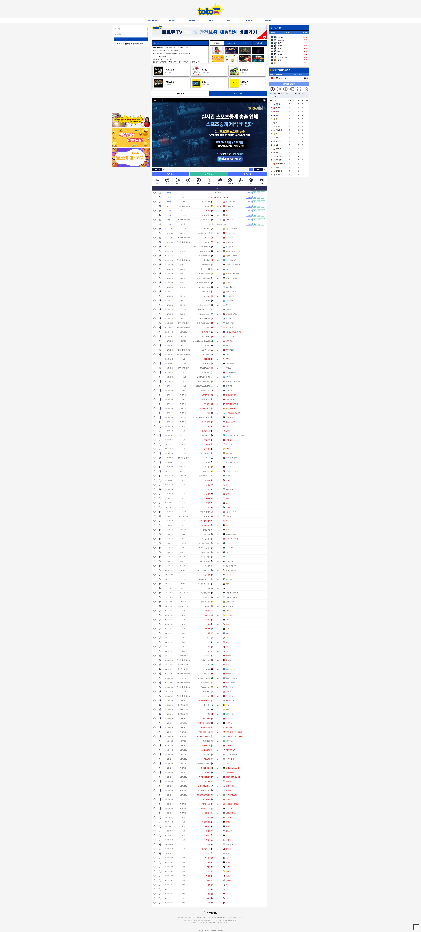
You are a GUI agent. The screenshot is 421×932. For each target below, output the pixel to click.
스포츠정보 (191, 20)
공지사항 (268, 20)
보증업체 (249, 20)
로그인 (130, 39)
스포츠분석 (211, 20)
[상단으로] (416, 927)
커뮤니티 (230, 20)
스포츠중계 (154, 20)
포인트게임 (172, 20)
